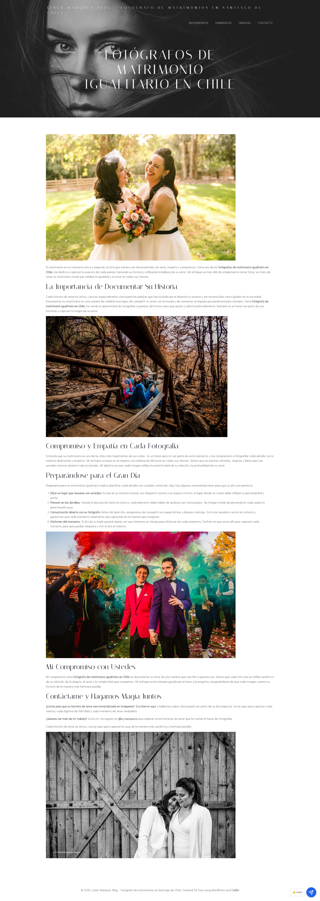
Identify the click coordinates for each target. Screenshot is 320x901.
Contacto (265, 23)
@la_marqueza (127, 719)
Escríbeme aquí (146, 706)
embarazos (223, 23)
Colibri (235, 890)
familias (245, 23)
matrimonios (198, 23)
